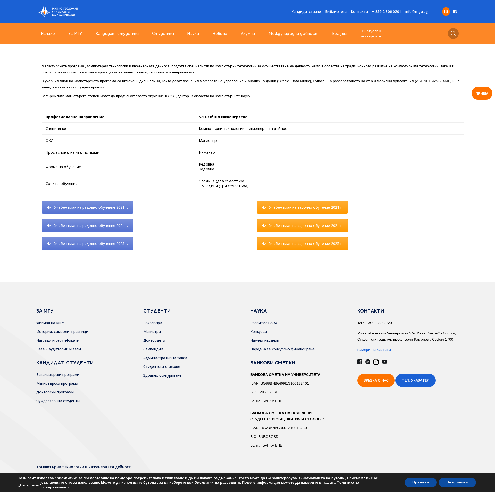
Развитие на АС (264, 322)
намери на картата (374, 349)
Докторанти (154, 340)
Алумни (248, 33)
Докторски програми (55, 392)
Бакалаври (152, 322)
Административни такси (165, 357)
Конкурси (258, 331)
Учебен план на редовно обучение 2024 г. (91, 225)
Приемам (420, 482)
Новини (219, 33)
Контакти (359, 11)
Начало (48, 33)
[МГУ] (89, 11)
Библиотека (336, 11)
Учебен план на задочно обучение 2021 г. (306, 207)
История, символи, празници (62, 331)
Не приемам (457, 482)
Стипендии (153, 349)
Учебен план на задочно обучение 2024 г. (306, 225)
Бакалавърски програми (57, 374)
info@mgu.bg (416, 11)
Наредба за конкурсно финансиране (282, 349)
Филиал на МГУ (50, 322)
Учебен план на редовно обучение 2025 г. (91, 243)
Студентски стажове (161, 366)
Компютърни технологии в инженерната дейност (83, 466)
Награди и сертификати (57, 340)
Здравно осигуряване (162, 375)
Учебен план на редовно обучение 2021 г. (91, 207)
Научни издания (264, 340)
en (455, 11)
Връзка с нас (376, 380)
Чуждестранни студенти (58, 400)
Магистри (152, 331)
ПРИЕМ (482, 93)
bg (446, 11)
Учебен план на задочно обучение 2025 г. (306, 243)
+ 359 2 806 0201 (386, 11)
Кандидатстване (306, 11)
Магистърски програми (57, 383)
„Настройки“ (29, 485)
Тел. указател (416, 380)
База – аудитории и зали (58, 349)
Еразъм (339, 33)
